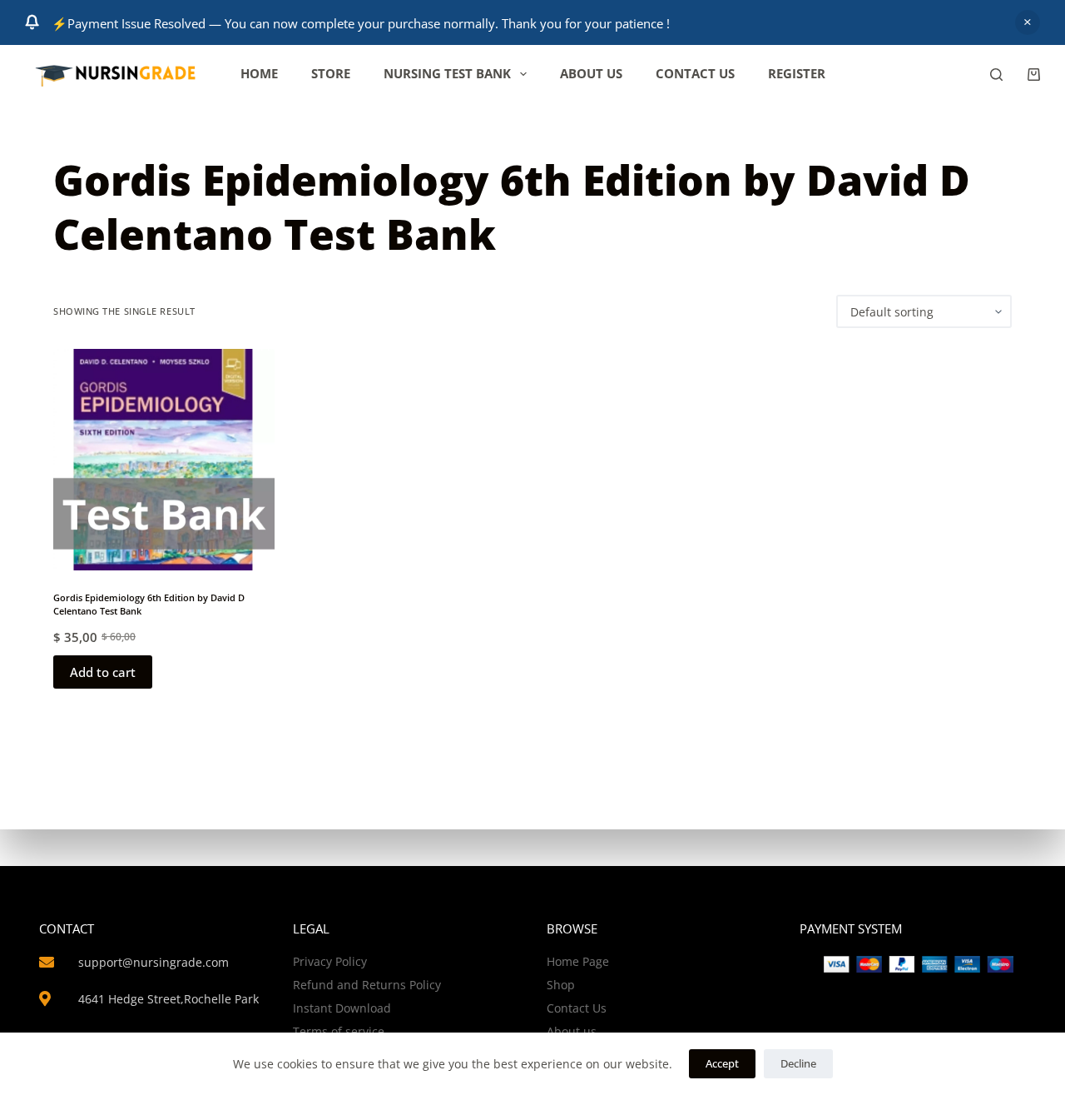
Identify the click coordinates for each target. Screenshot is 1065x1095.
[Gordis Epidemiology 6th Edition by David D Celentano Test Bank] (164, 459)
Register (796, 73)
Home (259, 73)
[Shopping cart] (1034, 74)
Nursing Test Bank (447, 73)
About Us (591, 73)
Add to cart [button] (103, 672)
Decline (798, 1063)
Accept (722, 1063)
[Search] (996, 74)
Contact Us (695, 73)
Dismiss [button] (1027, 22)
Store (330, 73)
